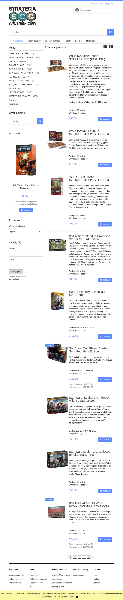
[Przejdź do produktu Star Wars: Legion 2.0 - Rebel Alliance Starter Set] (57, 405)
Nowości (13, 100)
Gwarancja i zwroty (79, 575)
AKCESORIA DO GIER (19, 96)
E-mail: (12, 248)
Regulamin (34, 575)
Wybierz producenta (17, 226)
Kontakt (96, 579)
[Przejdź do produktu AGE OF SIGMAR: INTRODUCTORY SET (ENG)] (57, 186)
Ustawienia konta (16, 579)
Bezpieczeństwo (36, 583)
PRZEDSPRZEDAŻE (18, 53)
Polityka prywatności (38, 579)
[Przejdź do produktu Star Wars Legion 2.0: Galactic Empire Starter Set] (57, 459)
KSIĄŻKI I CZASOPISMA (20, 84)
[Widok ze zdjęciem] (105, 47)
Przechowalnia (15, 583)
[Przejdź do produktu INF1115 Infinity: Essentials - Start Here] (57, 300)
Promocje (13, 104)
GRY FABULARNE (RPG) (21, 73)
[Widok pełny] (111, 47)
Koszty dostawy (57, 579)
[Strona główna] (22, 16)
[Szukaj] (110, 32)
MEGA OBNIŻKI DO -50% (21, 57)
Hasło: (12, 259)
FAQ (31, 587)
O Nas (95, 575)
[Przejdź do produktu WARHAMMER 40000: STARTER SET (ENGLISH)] (57, 66)
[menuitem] (17, 40)
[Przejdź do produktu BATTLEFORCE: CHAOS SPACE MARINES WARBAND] (57, 512)
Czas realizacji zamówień (61, 583)
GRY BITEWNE (16, 69)
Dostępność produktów (60, 575)
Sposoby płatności (58, 587)
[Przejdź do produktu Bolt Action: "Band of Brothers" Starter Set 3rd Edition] (57, 245)
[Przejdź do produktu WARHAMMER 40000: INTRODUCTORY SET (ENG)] (57, 140)
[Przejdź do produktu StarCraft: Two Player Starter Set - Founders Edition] (57, 355)
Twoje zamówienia (16, 575)
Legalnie (96, 583)
